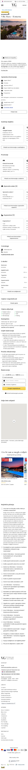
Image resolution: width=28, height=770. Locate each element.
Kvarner (3, 736)
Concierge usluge (8, 107)
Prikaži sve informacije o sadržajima (14, 147)
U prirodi (3, 728)
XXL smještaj (4, 726)
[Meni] (2, 5)
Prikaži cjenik (14, 303)
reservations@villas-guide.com (9, 667)
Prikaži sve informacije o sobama (14, 178)
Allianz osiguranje (5, 693)
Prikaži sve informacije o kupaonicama (14, 237)
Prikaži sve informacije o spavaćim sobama (14, 206)
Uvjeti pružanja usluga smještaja (9, 691)
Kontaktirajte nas (5, 701)
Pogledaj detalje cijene (7, 254)
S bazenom (4, 716)
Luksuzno (3, 714)
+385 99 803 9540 (8, 1)
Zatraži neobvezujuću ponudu (15, 393)
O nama (3, 687)
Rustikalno (3, 720)
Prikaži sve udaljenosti (14, 291)
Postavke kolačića (5, 699)
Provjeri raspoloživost (14, 388)
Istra (2, 734)
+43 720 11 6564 (21, 1)
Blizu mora (3, 712)
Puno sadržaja (4, 724)
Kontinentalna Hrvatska (7, 740)
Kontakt (25, 5)
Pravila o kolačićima (6, 697)
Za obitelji (3, 718)
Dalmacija (3, 738)
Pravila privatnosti (5, 695)
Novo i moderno (5, 710)
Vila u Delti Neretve (7, 10)
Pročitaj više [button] (4, 70)
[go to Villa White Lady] (12, 481)
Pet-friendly (4, 722)
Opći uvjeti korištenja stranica (9, 689)
